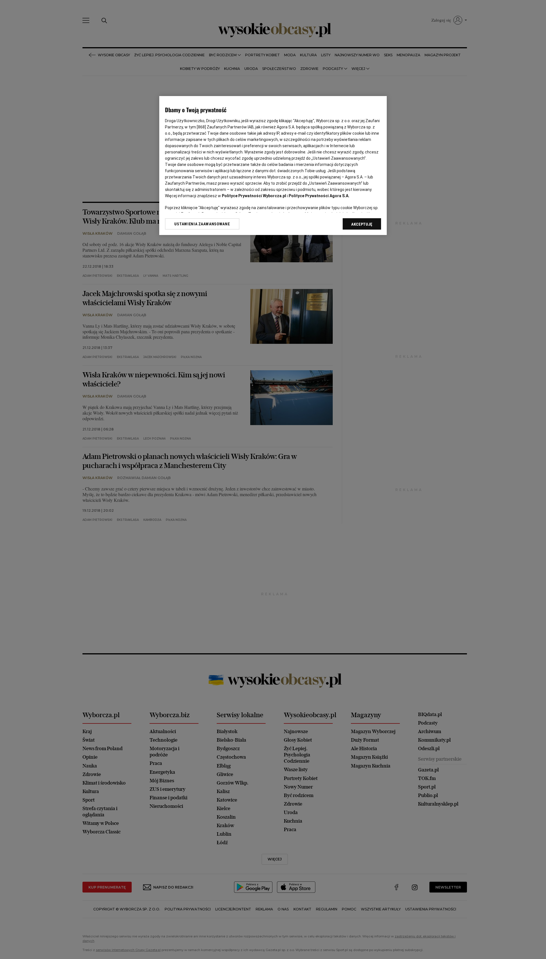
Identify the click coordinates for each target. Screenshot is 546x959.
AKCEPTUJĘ (362, 224)
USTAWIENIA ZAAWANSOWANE (202, 223)
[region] (273, 165)
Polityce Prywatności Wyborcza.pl (254, 196)
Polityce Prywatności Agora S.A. (319, 196)
